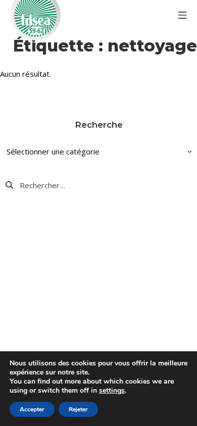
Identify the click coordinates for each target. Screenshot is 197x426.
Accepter (32, 409)
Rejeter (78, 409)
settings (112, 390)
